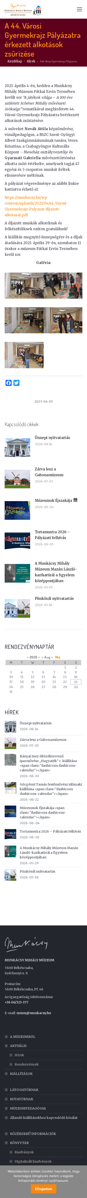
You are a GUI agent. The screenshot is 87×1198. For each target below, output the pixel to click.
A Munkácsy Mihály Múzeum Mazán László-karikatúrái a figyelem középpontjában (56, 572)
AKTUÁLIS (18, 1046)
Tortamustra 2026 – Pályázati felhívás (52, 535)
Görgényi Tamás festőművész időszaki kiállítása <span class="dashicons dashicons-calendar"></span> (51, 789)
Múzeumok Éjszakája (54, 500)
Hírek (19, 1055)
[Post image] (17, 447)
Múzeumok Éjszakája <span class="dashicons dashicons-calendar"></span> (43, 812)
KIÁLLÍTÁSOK (21, 1074)
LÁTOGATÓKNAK (24, 1090)
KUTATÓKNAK (21, 1099)
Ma (57, 657)
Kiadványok (24, 1152)
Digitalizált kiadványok (33, 1161)
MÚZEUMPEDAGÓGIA (28, 1108)
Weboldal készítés (19, 1021)
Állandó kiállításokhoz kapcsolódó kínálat (43, 1118)
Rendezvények (27, 1064)
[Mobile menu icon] (79, 9)
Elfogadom (43, 1189)
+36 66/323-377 (16, 1002)
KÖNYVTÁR (19, 1143)
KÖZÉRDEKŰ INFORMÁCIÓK (33, 1134)
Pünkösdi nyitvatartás (54, 598)
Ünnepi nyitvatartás (52, 437)
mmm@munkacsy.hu (33, 1013)
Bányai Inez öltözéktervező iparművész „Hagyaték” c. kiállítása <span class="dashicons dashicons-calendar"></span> (48, 763)
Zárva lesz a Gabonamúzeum (49, 472)
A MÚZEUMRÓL (22, 1037)
